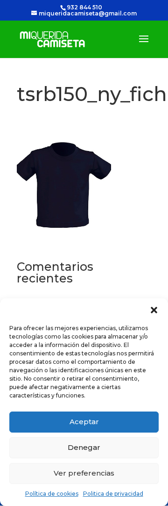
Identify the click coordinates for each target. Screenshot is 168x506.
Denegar (84, 447)
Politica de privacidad (113, 493)
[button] (154, 310)
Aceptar (84, 421)
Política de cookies (51, 493)
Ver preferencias (84, 473)
